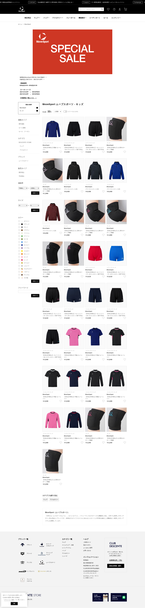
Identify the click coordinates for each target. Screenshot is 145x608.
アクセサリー (57, 18)
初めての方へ (87, 545)
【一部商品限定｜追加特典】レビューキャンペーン (99, 2)
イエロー (26, 251)
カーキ (26, 239)
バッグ (45, 18)
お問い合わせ (87, 550)
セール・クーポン (24, 131)
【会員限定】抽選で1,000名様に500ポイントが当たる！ (47, 2)
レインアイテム (66, 548)
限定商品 (28, 18)
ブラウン (26, 230)
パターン (26, 272)
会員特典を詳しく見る (115, 560)
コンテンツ (115, 18)
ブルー (26, 242)
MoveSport (22, 9)
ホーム (20, 24)
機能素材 (82, 18)
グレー (26, 227)
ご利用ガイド (87, 542)
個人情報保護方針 (88, 563)
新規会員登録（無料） (115, 566)
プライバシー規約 (9, 599)
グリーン (26, 236)
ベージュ (26, 233)
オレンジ (26, 254)
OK (14, 603)
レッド (26, 260)
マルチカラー (28, 269)
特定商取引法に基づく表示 (91, 565)
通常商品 (21, 172)
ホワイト (26, 221)
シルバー (26, 266)
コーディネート (94, 18)
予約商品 (21, 176)
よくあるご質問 (87, 548)
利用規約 (85, 560)
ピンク (26, 257)
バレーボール (70, 18)
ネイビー (26, 245)
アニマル (26, 275)
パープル (26, 248)
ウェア (36, 18)
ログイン (118, 9)
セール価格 (22, 128)
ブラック (26, 224)
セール (105, 18)
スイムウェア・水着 (68, 545)
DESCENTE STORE (25, 142)
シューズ (64, 556)
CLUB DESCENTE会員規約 (91, 568)
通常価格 (21, 124)
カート (124, 9)
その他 (26, 278)
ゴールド (26, 263)
